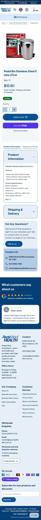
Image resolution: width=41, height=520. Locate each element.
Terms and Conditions (30, 405)
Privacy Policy (27, 398)
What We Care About (9, 394)
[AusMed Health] (10, 338)
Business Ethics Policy (10, 398)
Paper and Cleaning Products (18, 23)
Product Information (11, 147)
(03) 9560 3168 (15, 264)
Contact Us (34, 3)
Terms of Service (28, 413)
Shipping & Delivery (31, 147)
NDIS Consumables (9, 402)
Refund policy (27, 416)
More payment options (20, 130)
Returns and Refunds (30, 401)
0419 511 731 (12, 434)
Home (3, 23)
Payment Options (28, 409)
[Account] (27, 9)
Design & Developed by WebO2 (20, 517)
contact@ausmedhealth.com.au (22, 268)
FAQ (3, 406)
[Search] (15, 9)
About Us (5, 391)
